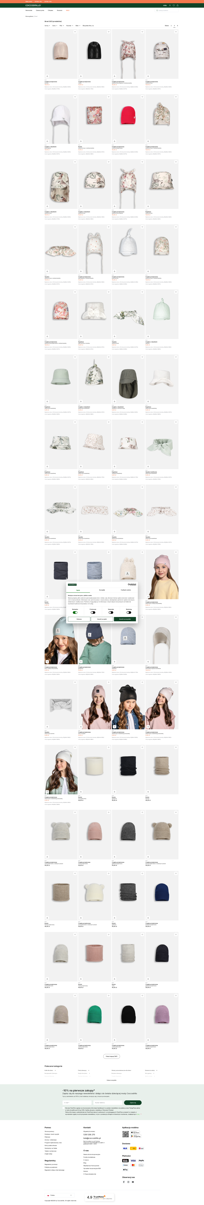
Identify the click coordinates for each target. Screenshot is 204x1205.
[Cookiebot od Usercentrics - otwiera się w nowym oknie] (129, 585)
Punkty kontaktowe (89, 1157)
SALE (67, 10)
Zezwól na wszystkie (125, 619)
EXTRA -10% (48, 1)
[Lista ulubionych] (174, 5)
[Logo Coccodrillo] (33, 5)
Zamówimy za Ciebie (51, 1148)
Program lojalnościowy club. (53, 1142)
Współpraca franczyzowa (91, 1165)
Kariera (85, 1171)
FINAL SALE (29, 1)
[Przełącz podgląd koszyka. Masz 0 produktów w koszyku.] (177, 5)
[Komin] (94, 119)
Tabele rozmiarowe (50, 1151)
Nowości (59, 10)
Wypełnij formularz (89, 1131)
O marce (86, 1160)
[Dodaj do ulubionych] (75, 31)
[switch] (93, 612)
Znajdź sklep (48, 1154)
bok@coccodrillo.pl (92, 1138)
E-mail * (66, 1102)
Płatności (47, 1137)
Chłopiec (50, 10)
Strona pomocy (49, 1131)
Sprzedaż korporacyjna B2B (92, 1168)
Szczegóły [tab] (102, 590)
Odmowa (79, 619)
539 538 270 (89, 1134)
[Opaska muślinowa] (162, 444)
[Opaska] (61, 249)
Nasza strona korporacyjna (91, 1154)
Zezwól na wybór (102, 619)
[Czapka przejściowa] (61, 54)
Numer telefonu (100, 1102)
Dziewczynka (40, 10)
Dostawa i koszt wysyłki (52, 1134)
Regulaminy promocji (51, 1164)
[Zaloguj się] (170, 5)
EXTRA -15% (38, 1)
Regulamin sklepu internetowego (54, 1170)
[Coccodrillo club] (165, 5)
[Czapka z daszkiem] (61, 119)
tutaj (138, 1114)
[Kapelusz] (162, 184)
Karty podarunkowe (51, 1145)
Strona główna (29, 16)
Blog (84, 1163)
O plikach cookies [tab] (126, 590)
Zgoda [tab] (78, 590)
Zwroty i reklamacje (50, 1140)
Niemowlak (29, 10)
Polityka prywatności (51, 1167)
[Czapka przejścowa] (94, 834)
